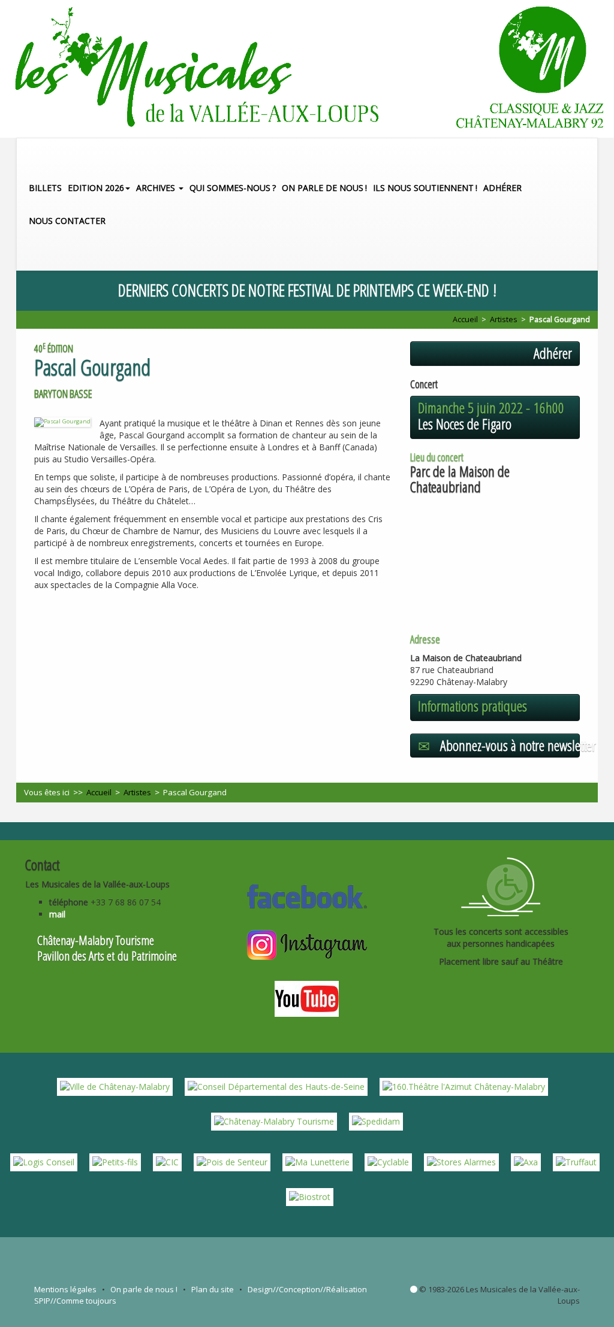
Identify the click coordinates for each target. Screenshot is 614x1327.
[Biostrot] (309, 1196)
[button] (591, 253)
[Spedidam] (376, 1120)
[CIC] (167, 1161)
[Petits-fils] (115, 1161)
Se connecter (413, 1289)
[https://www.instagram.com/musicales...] (307, 943)
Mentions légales (65, 1289)
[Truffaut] (576, 1161)
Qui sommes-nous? (232, 187)
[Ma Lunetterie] (317, 1161)
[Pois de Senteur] (232, 1161)
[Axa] (526, 1161)
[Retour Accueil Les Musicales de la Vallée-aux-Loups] (307, 69)
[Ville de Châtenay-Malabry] (115, 1086)
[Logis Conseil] (43, 1161)
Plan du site (212, 1289)
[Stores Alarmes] (461, 1161)
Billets (45, 187)
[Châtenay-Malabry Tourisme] (274, 1120)
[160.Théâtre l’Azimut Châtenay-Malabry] (464, 1086)
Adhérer (502, 187)
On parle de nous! (324, 187)
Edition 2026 (96, 187)
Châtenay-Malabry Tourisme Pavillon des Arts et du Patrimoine (107, 948)
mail (57, 914)
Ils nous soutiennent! (425, 187)
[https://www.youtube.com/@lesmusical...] (307, 997)
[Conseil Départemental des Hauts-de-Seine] (276, 1086)
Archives (156, 187)
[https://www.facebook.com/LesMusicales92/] (307, 895)
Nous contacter (67, 220)
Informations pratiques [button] (472, 706)
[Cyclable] (388, 1161)
